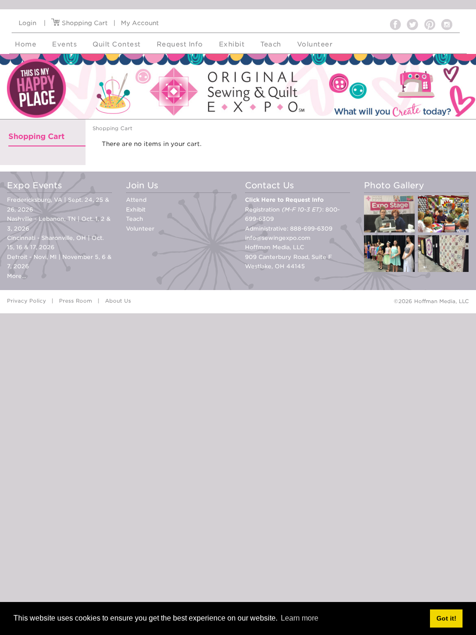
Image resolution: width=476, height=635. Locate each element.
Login (27, 23)
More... (16, 275)
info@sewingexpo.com (278, 237)
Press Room (75, 301)
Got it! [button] (446, 618)
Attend (136, 199)
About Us (118, 301)
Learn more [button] (299, 618)
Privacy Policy (26, 301)
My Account (140, 23)
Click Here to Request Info (284, 199)
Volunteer (140, 228)
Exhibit (135, 209)
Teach (134, 218)
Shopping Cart (84, 23)
